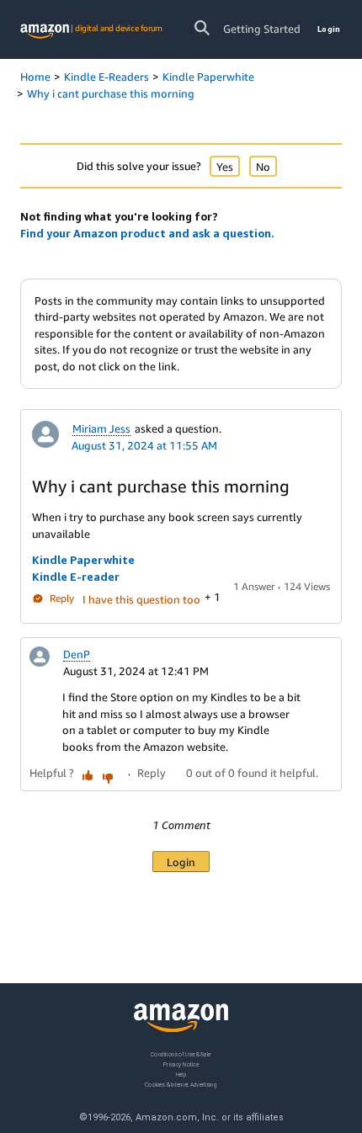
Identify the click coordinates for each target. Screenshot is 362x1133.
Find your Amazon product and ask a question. (147, 233)
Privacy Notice (181, 1064)
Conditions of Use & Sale (180, 1054)
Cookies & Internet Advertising (181, 1085)
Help (181, 1074)
